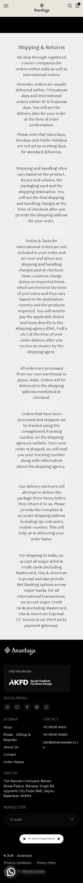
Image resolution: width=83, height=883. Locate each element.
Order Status (14, 762)
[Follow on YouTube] (17, 707)
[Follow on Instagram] (8, 707)
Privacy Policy (46, 863)
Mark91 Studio (33, 871)
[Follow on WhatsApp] (46, 707)
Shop (8, 727)
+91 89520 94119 (54, 727)
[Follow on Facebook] (27, 707)
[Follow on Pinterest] (37, 707)
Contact (10, 754)
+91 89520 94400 (55, 735)
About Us (11, 747)
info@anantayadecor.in (60, 745)
